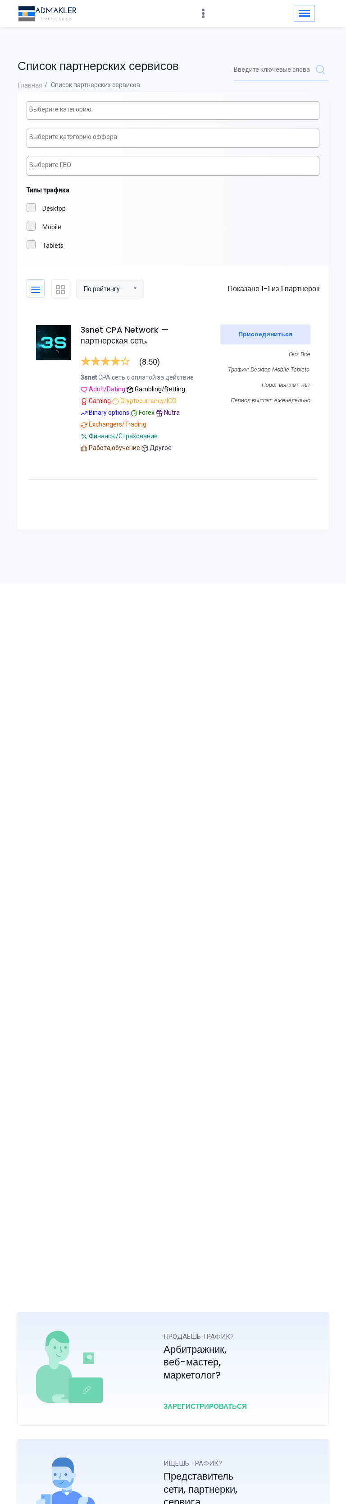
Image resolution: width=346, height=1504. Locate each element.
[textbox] (175, 110)
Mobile (51, 227)
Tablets (53, 245)
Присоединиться (265, 334)
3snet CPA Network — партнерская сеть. (125, 335)
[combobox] (173, 110)
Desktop (54, 208)
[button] (110, 288)
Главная (30, 85)
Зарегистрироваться (205, 1406)
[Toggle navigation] (304, 13)
